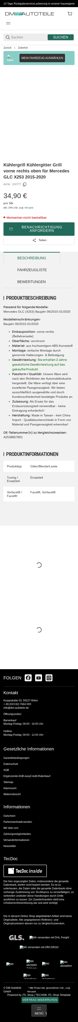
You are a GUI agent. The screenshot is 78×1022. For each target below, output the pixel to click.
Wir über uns (10, 827)
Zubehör (23, 47)
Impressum (9, 788)
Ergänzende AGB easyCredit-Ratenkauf (26, 776)
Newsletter (9, 846)
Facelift (35, 492)
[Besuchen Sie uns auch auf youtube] (38, 677)
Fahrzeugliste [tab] (32, 270)
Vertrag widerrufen (40, 999)
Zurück (7, 47)
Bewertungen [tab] (31, 282)
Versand (28, 207)
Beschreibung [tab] (31, 258)
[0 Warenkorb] (70, 14)
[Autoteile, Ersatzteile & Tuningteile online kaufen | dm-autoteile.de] (29, 13)
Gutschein (9, 815)
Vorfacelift (48, 492)
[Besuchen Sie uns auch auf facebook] (28, 677)
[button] (71, 667)
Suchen (60, 37)
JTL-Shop (28, 995)
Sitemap (8, 782)
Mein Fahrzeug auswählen (42, 58)
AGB (6, 770)
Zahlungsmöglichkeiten (17, 834)
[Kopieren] (24, 184)
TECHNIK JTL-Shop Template (53, 995)
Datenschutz (10, 764)
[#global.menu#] (8, 23)
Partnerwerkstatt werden (17, 821)
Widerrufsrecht (12, 794)
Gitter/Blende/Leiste (43, 466)
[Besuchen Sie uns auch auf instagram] (49, 677)
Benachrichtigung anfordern (42, 228)
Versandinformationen (16, 840)
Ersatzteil (36, 477)
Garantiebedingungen (16, 757)
